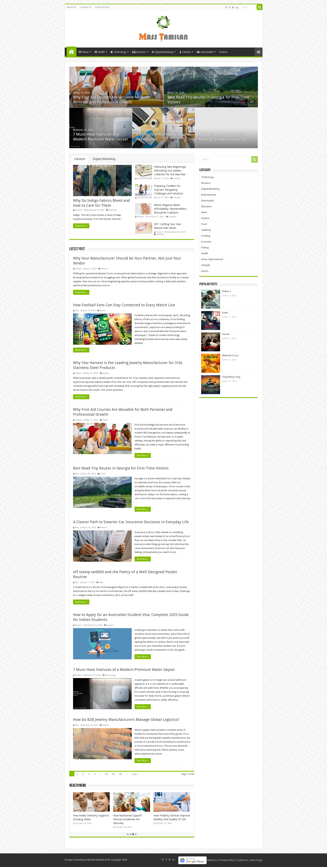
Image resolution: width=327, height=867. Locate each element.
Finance (223, 52)
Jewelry (104, 268)
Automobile (207, 52)
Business (141, 52)
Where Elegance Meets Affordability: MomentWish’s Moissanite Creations (170, 208)
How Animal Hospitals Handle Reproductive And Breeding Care (90, 819)
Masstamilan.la (99, 859)
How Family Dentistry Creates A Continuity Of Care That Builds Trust (171, 819)
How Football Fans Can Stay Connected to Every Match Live (124, 305)
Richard (79, 210)
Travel (102, 473)
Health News (77, 786)
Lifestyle (79, 159)
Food (204, 224)
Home (71, 51)
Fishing (205, 247)
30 (120, 774)
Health (101, 52)
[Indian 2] (210, 299)
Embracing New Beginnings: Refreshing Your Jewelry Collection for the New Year (170, 170)
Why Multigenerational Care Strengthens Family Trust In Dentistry (129, 819)
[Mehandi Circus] (210, 363)
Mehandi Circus (230, 355)
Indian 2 (226, 291)
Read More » (81, 226)
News (86, 52)
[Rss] (226, 7)
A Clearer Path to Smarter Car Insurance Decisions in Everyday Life (131, 522)
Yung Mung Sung (231, 376)
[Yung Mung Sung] (210, 384)
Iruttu (225, 312)
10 (106, 774)
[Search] (259, 7)
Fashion (186, 52)
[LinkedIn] (236, 7)
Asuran (226, 334)
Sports (103, 310)
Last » (135, 774)
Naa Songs (256, 860)
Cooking (205, 235)
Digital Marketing (164, 52)
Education (206, 206)
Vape (101, 582)
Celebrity (206, 229)
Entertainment (208, 194)
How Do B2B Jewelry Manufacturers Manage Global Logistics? (126, 719)
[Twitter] (233, 7)
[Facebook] (229, 7)
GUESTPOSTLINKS (144, 178)
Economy (206, 241)
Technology (120, 52)
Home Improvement (212, 259)
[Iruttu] (210, 320)
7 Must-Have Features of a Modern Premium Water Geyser (124, 669)
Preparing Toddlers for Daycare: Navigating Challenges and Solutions (168, 189)
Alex (77, 310)
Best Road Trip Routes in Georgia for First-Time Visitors (121, 468)
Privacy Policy (102, 7)
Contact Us (85, 7)
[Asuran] (210, 341)
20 (113, 774)
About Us (71, 7)
